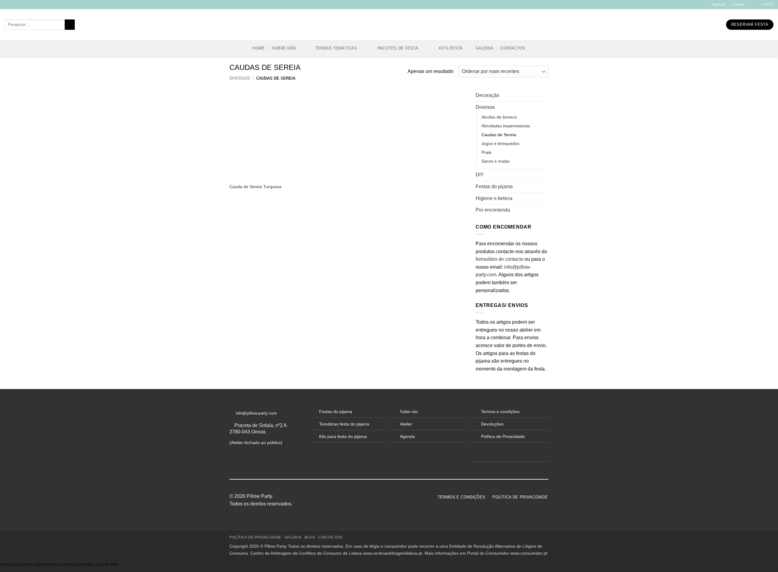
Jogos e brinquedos (500, 143)
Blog (310, 537)
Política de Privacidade (503, 436)
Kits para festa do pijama (343, 436)
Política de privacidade (255, 537)
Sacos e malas (495, 161)
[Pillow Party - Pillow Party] (389, 25)
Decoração (487, 95)
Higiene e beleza (494, 198)
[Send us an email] (379, 496)
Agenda (718, 4)
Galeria (738, 4)
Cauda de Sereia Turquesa (255, 186)
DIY (480, 174)
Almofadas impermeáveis (505, 125)
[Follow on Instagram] (371, 496)
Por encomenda (493, 209)
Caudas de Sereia (498, 134)
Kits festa (451, 48)
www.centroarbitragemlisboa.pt (392, 553)
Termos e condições (500, 411)
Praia (486, 152)
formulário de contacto (499, 259)
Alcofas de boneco (499, 117)
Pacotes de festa (397, 48)
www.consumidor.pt (528, 553)
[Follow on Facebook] (364, 496)
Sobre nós (284, 48)
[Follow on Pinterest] (386, 496)
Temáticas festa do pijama (344, 424)
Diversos (239, 78)
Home (259, 48)
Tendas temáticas (336, 48)
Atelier (406, 424)
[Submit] (70, 24)
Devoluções (492, 424)
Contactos (512, 48)
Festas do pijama (494, 186)
